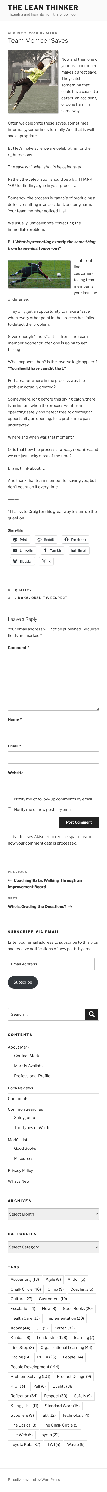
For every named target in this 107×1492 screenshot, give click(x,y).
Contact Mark (26, 1055)
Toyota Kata (25, 1444)
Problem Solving (30, 1376)
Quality (23, 590)
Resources (24, 1158)
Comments (18, 1098)
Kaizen (64, 1328)
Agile (53, 1279)
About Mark (18, 1047)
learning (84, 1337)
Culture (21, 1299)
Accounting (25, 1279)
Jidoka (22, 598)
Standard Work (62, 1405)
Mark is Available (29, 1066)
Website (16, 772)
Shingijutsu (24, 1117)
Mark (51, 33)
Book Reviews (20, 1088)
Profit (18, 1386)
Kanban (20, 1337)
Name (15, 719)
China (56, 1289)
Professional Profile (32, 1076)
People (73, 1357)
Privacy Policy (20, 1170)
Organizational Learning (66, 1347)
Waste (75, 1444)
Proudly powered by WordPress (34, 1479)
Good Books (25, 1148)
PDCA (46, 1357)
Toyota (49, 1434)
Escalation (23, 1308)
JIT (42, 1328)
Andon (76, 1279)
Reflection (24, 1396)
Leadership (52, 1337)
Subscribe (23, 982)
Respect (59, 598)
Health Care (25, 1318)
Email (14, 746)
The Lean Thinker (43, 7)
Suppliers (22, 1415)
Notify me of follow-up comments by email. (53, 799)
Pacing (20, 1357)
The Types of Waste (32, 1127)
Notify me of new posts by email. (43, 809)
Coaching (81, 1289)
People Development (35, 1367)
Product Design (74, 1376)
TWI (53, 1444)
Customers (53, 1299)
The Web (22, 1434)
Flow (49, 1308)
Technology (75, 1415)
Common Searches (25, 1109)
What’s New (19, 1181)
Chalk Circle (26, 1289)
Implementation (65, 1318)
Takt (48, 1415)
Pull (39, 1386)
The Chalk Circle (60, 1425)
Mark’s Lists (19, 1140)
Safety (83, 1396)
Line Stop (22, 1347)
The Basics (23, 1425)
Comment (18, 647)
